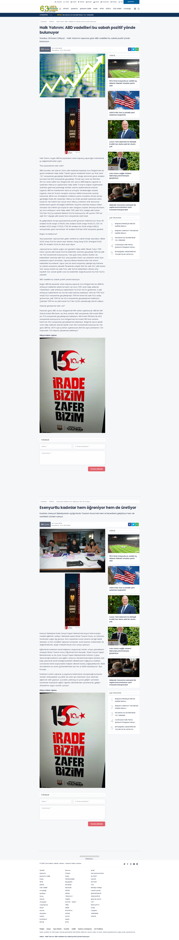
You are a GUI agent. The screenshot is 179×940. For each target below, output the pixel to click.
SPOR (102, 9)
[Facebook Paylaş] (129, 49)
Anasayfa (44, 22)
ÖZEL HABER (117, 9)
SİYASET (66, 9)
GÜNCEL (51, 22)
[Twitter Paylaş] (133, 49)
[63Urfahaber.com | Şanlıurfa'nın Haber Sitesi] (49, 8)
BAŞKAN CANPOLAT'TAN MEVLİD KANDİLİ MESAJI (77, 15)
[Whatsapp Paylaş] (137, 49)
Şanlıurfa (74, 9)
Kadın (95, 9)
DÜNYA (108, 9)
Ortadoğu (127, 9)
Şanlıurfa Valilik (85, 9)
